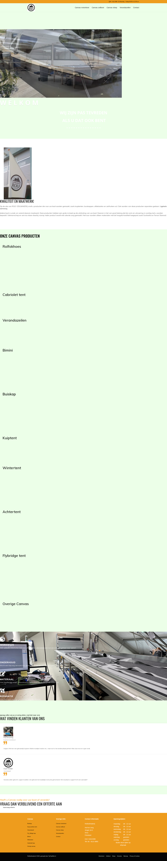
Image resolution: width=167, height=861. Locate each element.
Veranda (119, 856)
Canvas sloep (112, 8)
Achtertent (12, 512)
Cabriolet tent (14, 294)
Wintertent (12, 468)
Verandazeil (30, 830)
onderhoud (7, 662)
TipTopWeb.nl (52, 856)
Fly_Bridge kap (31, 833)
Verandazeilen (125, 8)
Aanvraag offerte (9, 807)
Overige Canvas (16, 604)
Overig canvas (31, 846)
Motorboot (101, 856)
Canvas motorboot (82, 8)
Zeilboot (108, 856)
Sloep (113, 856)
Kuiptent (10, 438)
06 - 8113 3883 (113, 1)
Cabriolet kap (31, 843)
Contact (136, 8)
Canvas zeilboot (98, 8)
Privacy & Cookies (135, 856)
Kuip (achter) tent (32, 826)
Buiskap (9, 394)
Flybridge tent (14, 555)
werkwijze (7, 644)
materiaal (7, 679)
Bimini (8, 350)
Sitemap (125, 856)
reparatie (6, 696)
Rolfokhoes (12, 246)
